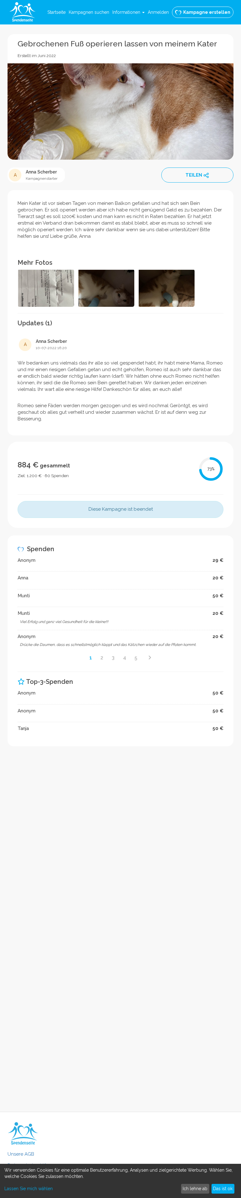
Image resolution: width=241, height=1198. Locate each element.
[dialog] (120, 1181)
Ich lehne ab (195, 1188)
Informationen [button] (127, 12)
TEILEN (193, 175)
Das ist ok (223, 1188)
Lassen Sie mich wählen (28, 1188)
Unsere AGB (21, 1154)
